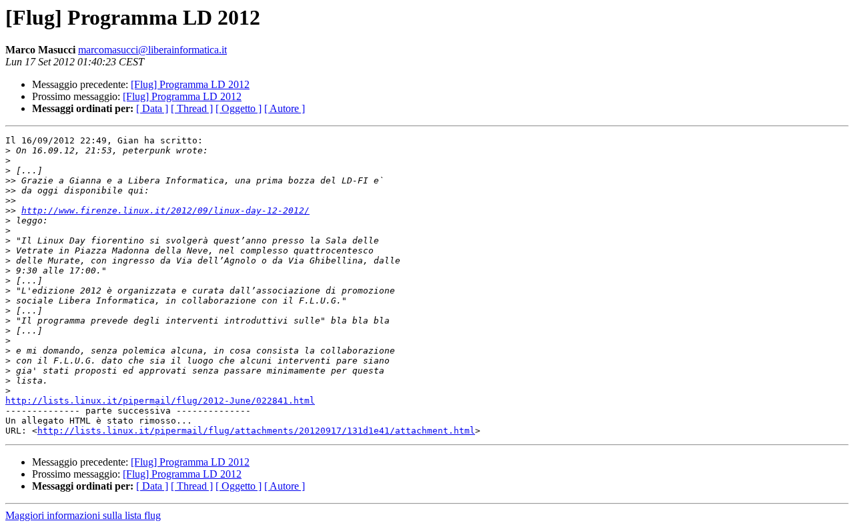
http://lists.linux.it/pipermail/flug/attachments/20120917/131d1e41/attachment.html (256, 431)
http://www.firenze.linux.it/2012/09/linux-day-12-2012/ (165, 210)
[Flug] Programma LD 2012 (190, 84)
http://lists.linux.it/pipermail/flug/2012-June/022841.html (160, 401)
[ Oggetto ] (239, 108)
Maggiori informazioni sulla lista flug (83, 515)
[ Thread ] (192, 108)
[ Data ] (152, 108)
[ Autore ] (284, 108)
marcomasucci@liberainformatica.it (152, 49)
